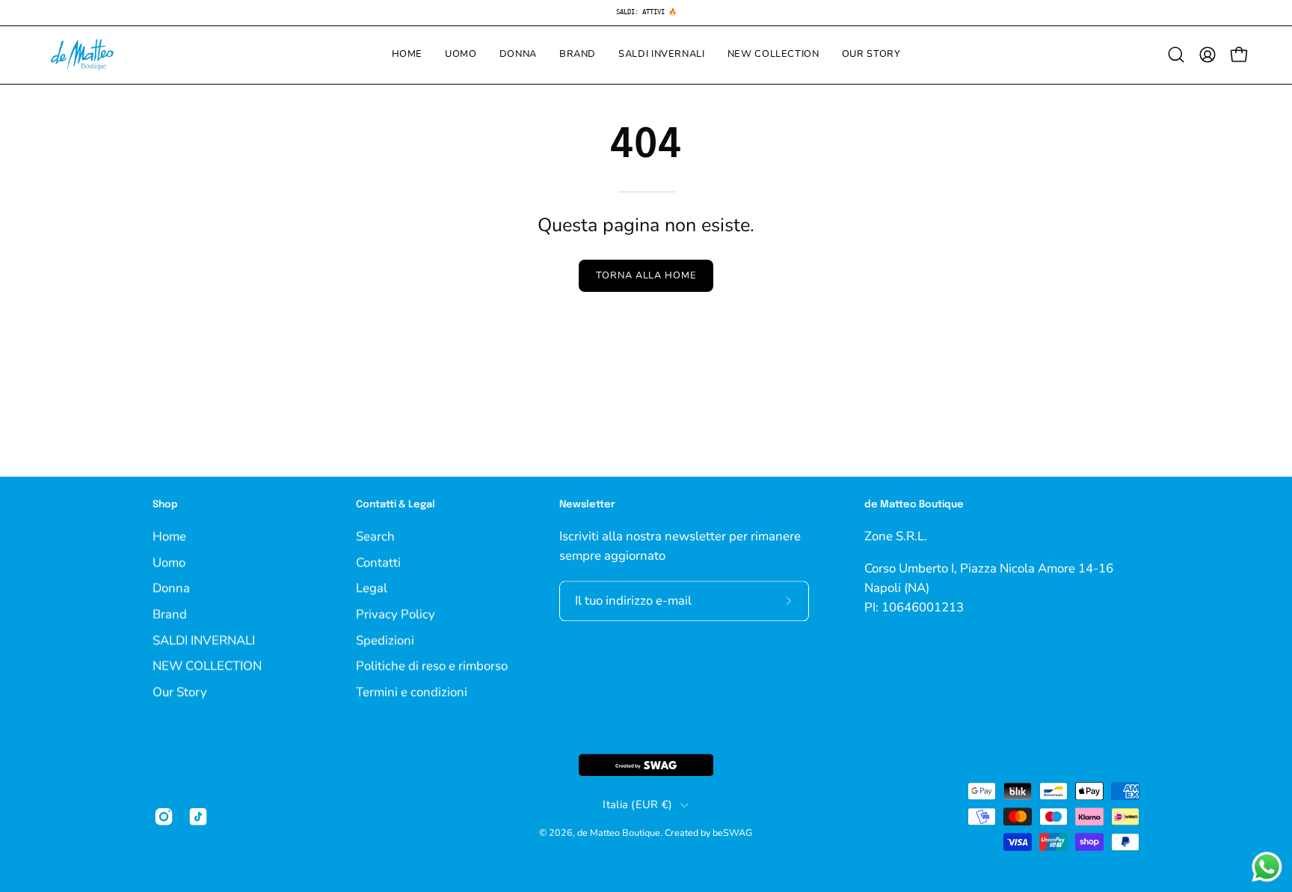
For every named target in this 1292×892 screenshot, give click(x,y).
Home (169, 536)
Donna (171, 587)
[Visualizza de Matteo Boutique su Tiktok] (198, 816)
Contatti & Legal (395, 505)
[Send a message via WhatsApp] (1267, 867)
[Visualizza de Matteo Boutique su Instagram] (164, 816)
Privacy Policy (395, 614)
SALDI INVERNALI (204, 639)
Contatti (378, 561)
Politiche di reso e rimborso (432, 665)
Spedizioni (385, 639)
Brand (170, 614)
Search (375, 536)
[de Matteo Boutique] (82, 55)
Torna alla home (646, 275)
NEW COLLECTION (207, 665)
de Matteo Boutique (618, 833)
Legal (371, 587)
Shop (165, 505)
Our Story (180, 691)
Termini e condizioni (411, 691)
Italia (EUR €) (637, 805)
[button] (1176, 54)
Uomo (169, 561)
